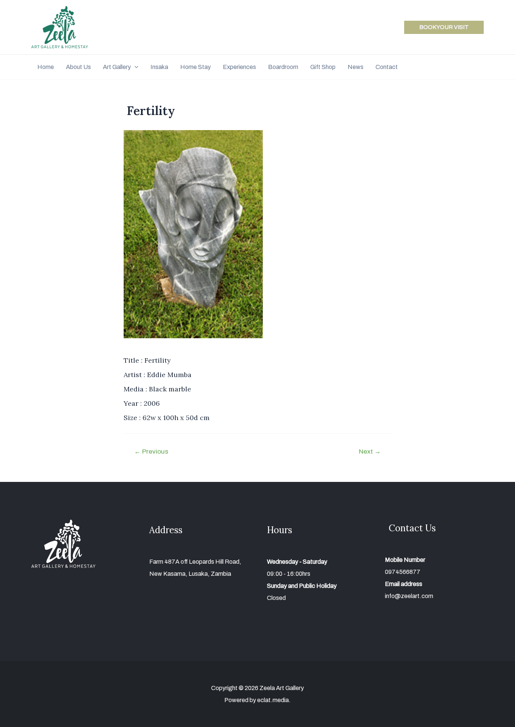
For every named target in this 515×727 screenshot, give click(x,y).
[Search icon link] (480, 68)
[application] (134, 67)
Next (370, 451)
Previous (151, 451)
